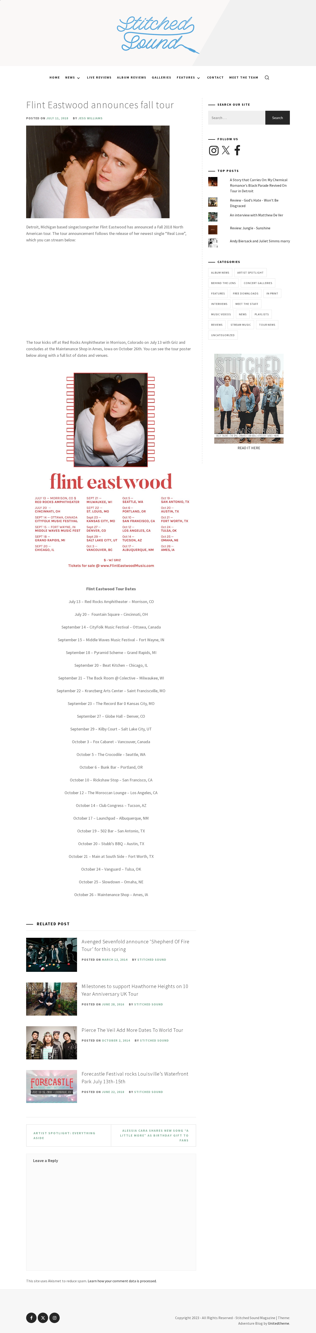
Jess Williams (90, 118)
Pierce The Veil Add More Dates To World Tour (132, 1030)
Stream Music (241, 324)
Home (55, 77)
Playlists (262, 314)
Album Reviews (131, 77)
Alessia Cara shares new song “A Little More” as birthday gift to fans (154, 1135)
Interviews (219, 304)
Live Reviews (99, 77)
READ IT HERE (249, 447)
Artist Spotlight (250, 272)
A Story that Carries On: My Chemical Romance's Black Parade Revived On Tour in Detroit (259, 185)
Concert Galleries (258, 283)
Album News (220, 272)
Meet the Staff (246, 304)
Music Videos (221, 314)
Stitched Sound (151, 959)
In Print (272, 293)
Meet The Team (243, 77)
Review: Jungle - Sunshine (250, 228)
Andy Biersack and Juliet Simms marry (260, 241)
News (70, 77)
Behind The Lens (223, 283)
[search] (265, 77)
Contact (215, 77)
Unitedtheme (278, 1323)
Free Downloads (245, 293)
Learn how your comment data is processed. (122, 1281)
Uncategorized (223, 335)
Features (186, 77)
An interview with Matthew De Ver (256, 215)
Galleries (161, 77)
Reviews (217, 324)
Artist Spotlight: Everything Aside (65, 1135)
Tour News (267, 324)
